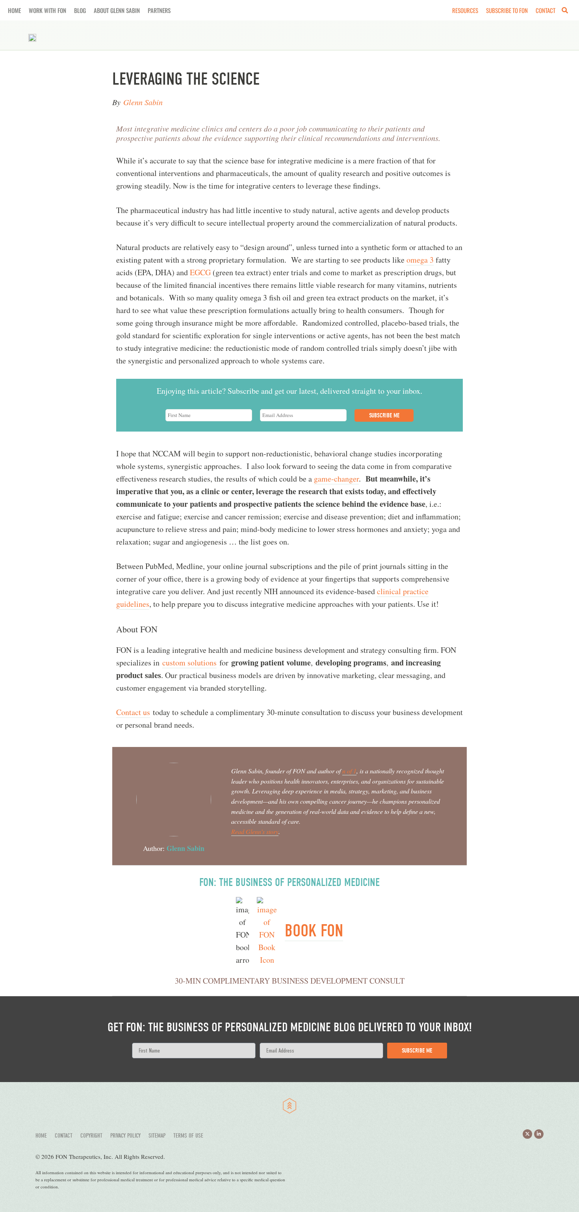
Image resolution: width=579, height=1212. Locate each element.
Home (14, 10)
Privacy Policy (125, 1135)
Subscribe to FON (507, 10)
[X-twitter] (527, 1134)
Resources (465, 10)
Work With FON (47, 10)
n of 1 (349, 771)
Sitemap (156, 1135)
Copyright (91, 1135)
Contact (545, 10)
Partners (159, 10)
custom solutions (189, 662)
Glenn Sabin (143, 102)
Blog (80, 10)
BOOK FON (314, 931)
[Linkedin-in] (539, 1134)
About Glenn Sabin (117, 10)
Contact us (133, 712)
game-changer (336, 478)
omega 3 (420, 259)
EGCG (200, 272)
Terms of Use (188, 1135)
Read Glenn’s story (254, 831)
